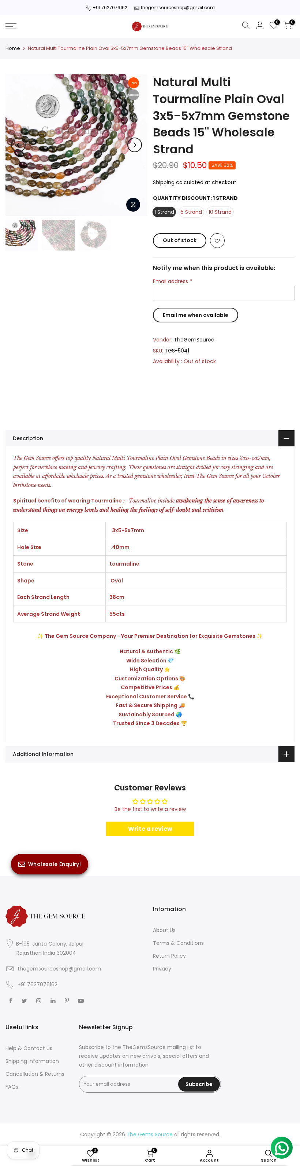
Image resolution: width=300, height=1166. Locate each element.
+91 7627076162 (110, 7)
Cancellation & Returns (34, 1074)
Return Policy (169, 956)
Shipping (164, 182)
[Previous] (18, 145)
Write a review (150, 829)
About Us (164, 930)
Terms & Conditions (178, 943)
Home (12, 48)
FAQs (11, 1086)
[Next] (134, 145)
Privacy (162, 968)
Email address (172, 281)
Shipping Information (32, 1061)
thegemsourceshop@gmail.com (178, 7)
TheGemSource (194, 339)
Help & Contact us (28, 1048)
